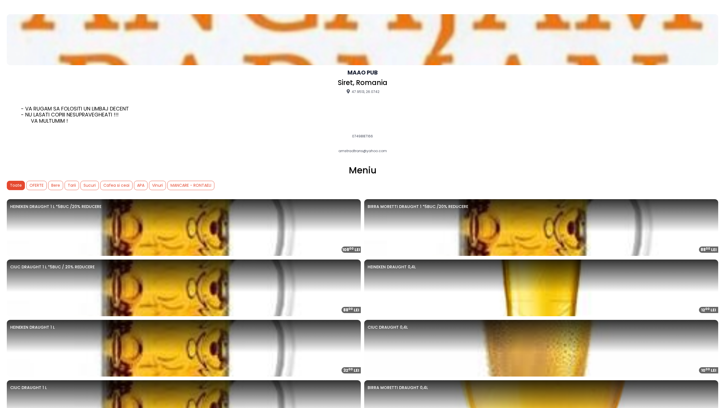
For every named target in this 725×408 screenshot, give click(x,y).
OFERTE (36, 185)
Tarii (72, 185)
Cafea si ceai (116, 185)
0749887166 (362, 136)
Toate (16, 185)
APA (140, 185)
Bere (55, 185)
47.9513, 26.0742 (365, 91)
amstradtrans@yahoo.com (362, 151)
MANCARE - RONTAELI (190, 185)
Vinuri (157, 185)
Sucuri (90, 185)
